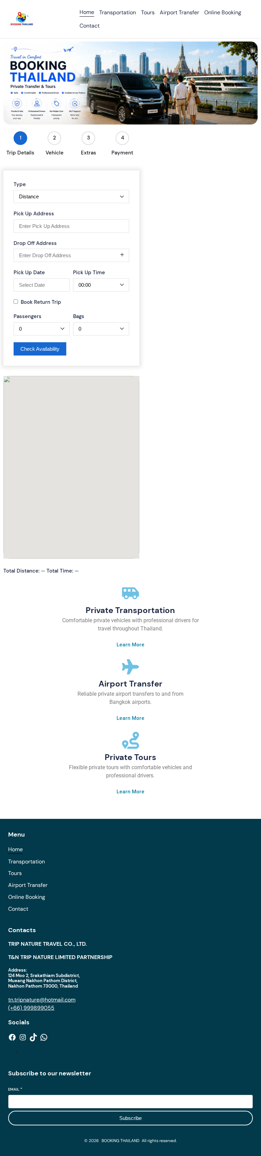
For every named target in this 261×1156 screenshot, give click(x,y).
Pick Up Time (89, 272)
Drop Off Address (35, 243)
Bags (78, 316)
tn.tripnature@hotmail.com (41, 999)
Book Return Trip (41, 302)
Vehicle (55, 152)
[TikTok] (33, 1037)
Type (20, 184)
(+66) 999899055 (31, 1007)
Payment (122, 152)
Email (15, 1089)
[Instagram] (23, 1037)
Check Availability (39, 349)
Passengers (27, 316)
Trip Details (20, 152)
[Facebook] (12, 1037)
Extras (88, 152)
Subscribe (130, 1118)
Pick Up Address (34, 213)
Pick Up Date (29, 272)
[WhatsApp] (44, 1037)
